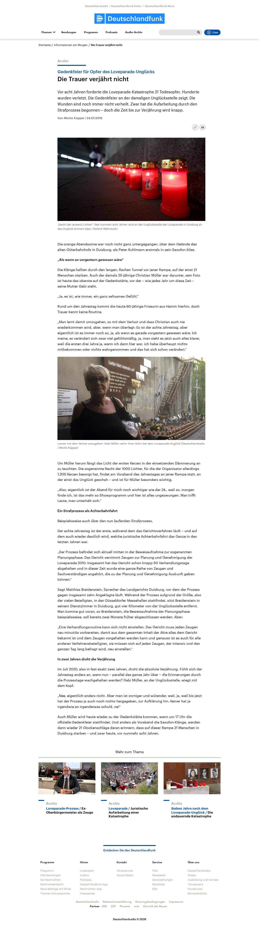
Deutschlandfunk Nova (159, 6)
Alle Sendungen (50, 875)
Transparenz (195, 884)
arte (136, 906)
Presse (192, 875)
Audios (84, 875)
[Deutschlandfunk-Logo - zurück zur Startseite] (129, 18)
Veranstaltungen (162, 879)
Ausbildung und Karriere (203, 879)
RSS (154, 888)
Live (215, 32)
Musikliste (158, 884)
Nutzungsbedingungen (150, 901)
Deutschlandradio (96, 6)
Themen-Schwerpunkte (55, 893)
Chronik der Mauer (155, 906)
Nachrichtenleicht (51, 884)
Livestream (87, 870)
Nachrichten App (91, 888)
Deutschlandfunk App (94, 884)
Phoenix (125, 906)
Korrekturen (195, 888)
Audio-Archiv (133, 32)
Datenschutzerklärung (117, 901)
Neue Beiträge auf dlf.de (55, 888)
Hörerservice (125, 870)
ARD (104, 906)
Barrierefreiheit (197, 893)
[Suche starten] (198, 32)
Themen (46, 32)
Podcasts (111, 32)
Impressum (176, 901)
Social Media (125, 875)
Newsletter (159, 875)
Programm (91, 32)
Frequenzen (87, 893)
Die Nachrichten (50, 879)
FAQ (155, 870)
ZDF (113, 906)
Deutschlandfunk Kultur (126, 6)
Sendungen (68, 32)
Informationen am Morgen (71, 44)
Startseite (44, 44)
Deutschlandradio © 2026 (129, 919)
